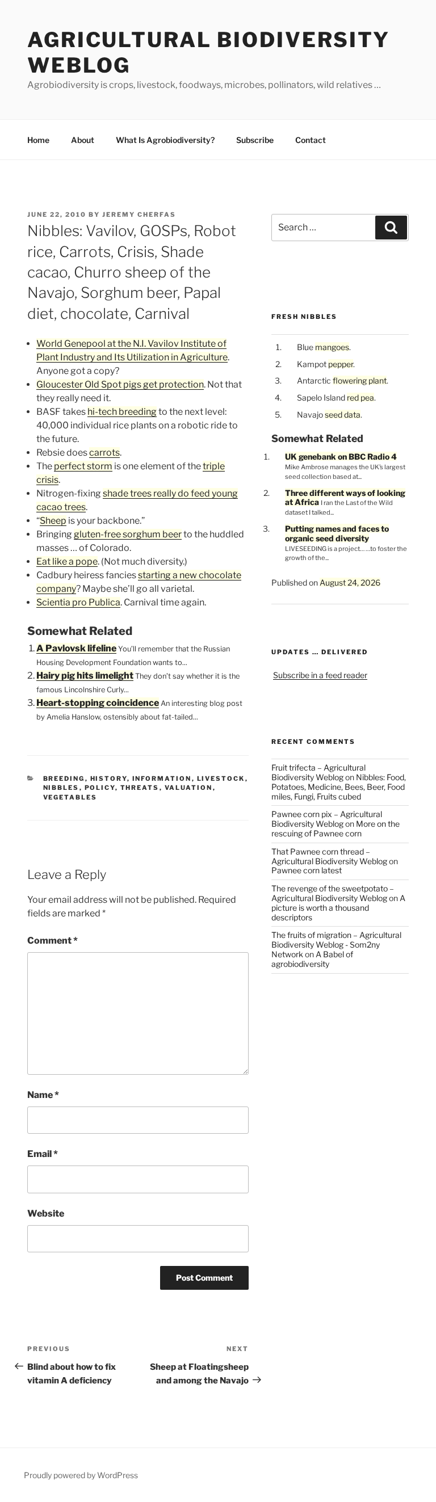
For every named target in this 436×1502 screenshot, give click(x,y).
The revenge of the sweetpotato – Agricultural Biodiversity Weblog (332, 893)
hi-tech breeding (122, 411)
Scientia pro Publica (78, 602)
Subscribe (255, 140)
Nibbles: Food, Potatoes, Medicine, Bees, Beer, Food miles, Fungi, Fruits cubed (338, 786)
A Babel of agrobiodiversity (312, 959)
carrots (104, 452)
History (108, 778)
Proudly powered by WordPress (81, 1475)
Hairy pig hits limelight (84, 675)
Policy (100, 788)
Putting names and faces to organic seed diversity (337, 533)
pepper (340, 364)
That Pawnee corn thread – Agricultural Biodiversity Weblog (329, 856)
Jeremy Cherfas (139, 214)
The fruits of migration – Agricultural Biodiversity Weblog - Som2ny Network (336, 944)
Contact (310, 140)
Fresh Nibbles (304, 317)
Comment (52, 940)
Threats (140, 788)
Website (45, 1213)
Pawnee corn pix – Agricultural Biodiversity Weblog (326, 818)
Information (162, 778)
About (82, 140)
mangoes (332, 347)
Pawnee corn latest (306, 870)
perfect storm (83, 466)
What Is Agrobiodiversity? (165, 140)
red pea (360, 397)
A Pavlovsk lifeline (76, 648)
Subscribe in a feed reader (320, 675)
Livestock (221, 778)
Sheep (53, 520)
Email (42, 1153)
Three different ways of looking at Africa (345, 497)
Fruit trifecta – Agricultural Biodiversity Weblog (318, 772)
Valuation (189, 788)
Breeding (64, 778)
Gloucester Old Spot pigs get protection (120, 384)
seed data (342, 414)
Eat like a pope (67, 561)
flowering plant (360, 380)
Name (43, 1094)
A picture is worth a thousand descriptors (338, 907)
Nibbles (61, 788)
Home (38, 140)
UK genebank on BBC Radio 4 (341, 456)
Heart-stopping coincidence (97, 702)
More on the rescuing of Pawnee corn (335, 828)
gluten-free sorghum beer (128, 534)
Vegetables (70, 797)
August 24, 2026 (350, 582)
